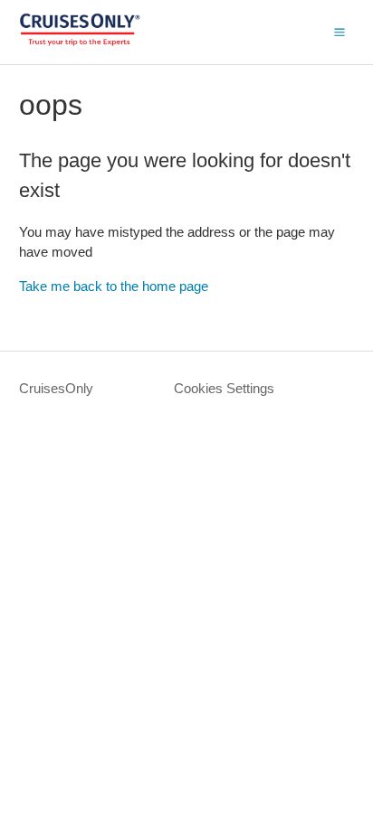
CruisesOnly (56, 388)
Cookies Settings (224, 388)
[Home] (80, 41)
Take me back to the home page (113, 286)
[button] (339, 31)
